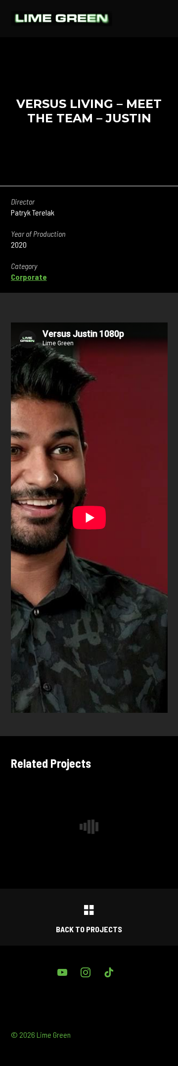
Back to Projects (89, 929)
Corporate (29, 276)
